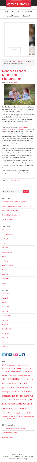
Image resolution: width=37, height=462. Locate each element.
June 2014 (5, 311)
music (4, 413)
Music (4, 256)
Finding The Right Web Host (10, 210)
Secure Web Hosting (8, 219)
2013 (4, 365)
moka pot (17, 408)
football (12, 378)
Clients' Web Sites (15, 180)
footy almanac (26, 379)
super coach (23, 416)
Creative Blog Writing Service (11, 215)
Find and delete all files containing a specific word (16, 206)
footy (19, 378)
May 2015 (5, 302)
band (8, 371)
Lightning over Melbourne (9, 432)
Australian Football (6, 368)
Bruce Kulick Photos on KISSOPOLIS (13, 428)
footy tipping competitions (12, 383)
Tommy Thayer (11, 419)
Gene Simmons (21, 387)
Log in (26, 459)
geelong (23, 382)
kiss (15, 391)
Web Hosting (6, 274)
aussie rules (26, 365)
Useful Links (15, 11)
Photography (5, 261)
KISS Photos (22, 399)
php (29, 412)
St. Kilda (18, 416)
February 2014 (6, 315)
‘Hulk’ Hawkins (14, 50)
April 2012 (5, 346)
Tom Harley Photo (7, 437)
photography (22, 413)
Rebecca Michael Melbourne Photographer (14, 202)
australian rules (18, 368)
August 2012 (5, 333)
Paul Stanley (13, 413)
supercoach (28, 416)
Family (21, 127)
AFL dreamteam (10, 365)
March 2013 (5, 324)
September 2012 (7, 329)
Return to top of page (18, 454)
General (4, 243)
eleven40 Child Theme (21, 456)
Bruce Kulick (26, 372)
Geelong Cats (6, 239)
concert (5, 375)
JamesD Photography (13, 16)
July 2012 (5, 338)
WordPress (20, 459)
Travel (4, 270)
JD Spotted (5, 247)
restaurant (4, 416)
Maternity (26, 127)
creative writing (12, 375)
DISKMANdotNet (26, 11)
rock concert (11, 416)
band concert (16, 371)
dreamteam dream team (22, 375)
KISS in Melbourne (19, 395)
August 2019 (5, 293)
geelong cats (9, 387)
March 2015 (5, 307)
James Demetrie (18, 4)
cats (32, 372)
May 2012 (5, 342)
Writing (4, 283)
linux (23, 403)
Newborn (4, 129)
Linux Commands (7, 252)
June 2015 (5, 298)
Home (7, 11)
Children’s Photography (17, 129)
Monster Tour (25, 408)
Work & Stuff (6, 278)
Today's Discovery (7, 265)
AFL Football (18, 365)
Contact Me (27, 16)
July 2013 (5, 320)
